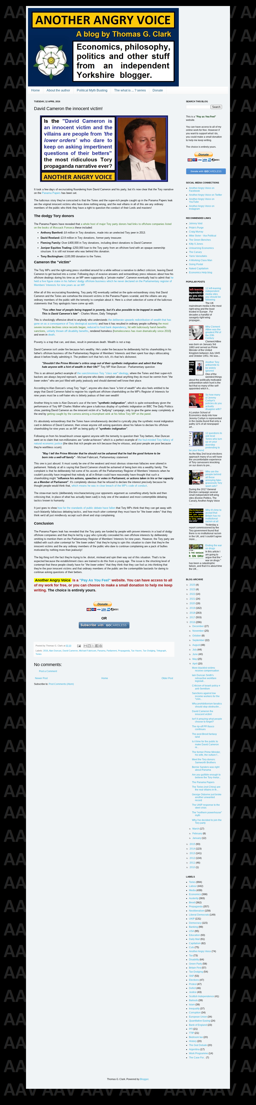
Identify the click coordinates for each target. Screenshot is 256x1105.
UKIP (192, 918)
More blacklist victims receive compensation (205, 669)
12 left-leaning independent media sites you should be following (213, 294)
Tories (39, 654)
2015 (193, 844)
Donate (158, 90)
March (196, 828)
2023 (193, 589)
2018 (193, 612)
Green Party (195, 963)
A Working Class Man (200, 260)
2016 (45, 650)
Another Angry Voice (200, 951)
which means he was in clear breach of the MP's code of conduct (109, 485)
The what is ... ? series (130, 90)
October (197, 635)
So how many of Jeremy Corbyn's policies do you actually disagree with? (213, 402)
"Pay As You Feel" (95, 580)
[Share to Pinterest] (101, 646)
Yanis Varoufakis (198, 256)
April (195, 663)
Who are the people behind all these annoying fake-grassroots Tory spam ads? (213, 478)
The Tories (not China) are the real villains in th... (206, 788)
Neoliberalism (196, 910)
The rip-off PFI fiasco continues (203, 728)
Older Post (167, 678)
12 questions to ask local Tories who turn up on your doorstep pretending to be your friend (205, 442)
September (198, 640)
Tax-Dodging (149, 650)
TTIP (191, 1033)
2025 (193, 584)
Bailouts (193, 1000)
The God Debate (198, 1045)
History (193, 1041)
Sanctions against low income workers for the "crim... (206, 696)
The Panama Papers (203, 782)
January (197, 838)
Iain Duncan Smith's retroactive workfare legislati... (204, 678)
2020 (193, 603)
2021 (193, 598)
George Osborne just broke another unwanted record (206, 797)
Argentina (194, 1049)
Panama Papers (51, 192)
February (197, 833)
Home (35, 90)
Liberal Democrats (199, 914)
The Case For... (197, 1057)
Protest (193, 984)
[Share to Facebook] (97, 646)
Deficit (192, 988)
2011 (193, 862)
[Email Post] (78, 645)
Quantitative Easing (199, 1020)
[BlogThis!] (89, 646)
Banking (193, 927)
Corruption (195, 1012)
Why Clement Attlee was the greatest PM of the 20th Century (213, 332)
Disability (194, 959)
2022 (193, 594)
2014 (193, 848)
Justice (193, 992)
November (198, 630)
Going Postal (196, 264)
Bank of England (198, 1025)
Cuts (191, 947)
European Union (198, 1016)
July (194, 649)
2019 (193, 608)
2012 (193, 858)
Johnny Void (195, 223)
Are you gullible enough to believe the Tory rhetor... (206, 776)
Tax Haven (136, 650)
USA (191, 931)
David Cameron (70, 650)
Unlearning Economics (201, 248)
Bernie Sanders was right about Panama (205, 768)
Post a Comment (48, 671)
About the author (58, 90)
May (195, 659)
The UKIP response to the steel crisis (206, 806)
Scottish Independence (201, 996)
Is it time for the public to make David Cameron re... (205, 744)
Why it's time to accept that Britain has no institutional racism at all (213, 516)
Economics (195, 894)
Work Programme (198, 1053)
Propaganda (124, 650)
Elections (194, 980)
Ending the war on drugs (213, 547)
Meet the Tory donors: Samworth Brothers (204, 761)
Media (192, 890)
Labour (193, 886)
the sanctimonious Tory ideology (102, 373)
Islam (192, 1004)
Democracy (195, 923)
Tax (191, 955)
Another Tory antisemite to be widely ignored (212, 366)
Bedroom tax (196, 1037)
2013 (193, 853)
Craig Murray (196, 231)
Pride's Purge (196, 227)
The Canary (195, 252)
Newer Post (41, 678)
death (51, 334)
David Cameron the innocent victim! (202, 712)
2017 (193, 617)
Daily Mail (194, 939)
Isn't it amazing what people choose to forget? (207, 720)
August (196, 645)
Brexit (192, 902)
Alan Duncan (55, 650)
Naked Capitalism (198, 268)
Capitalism (195, 943)
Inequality (194, 1008)
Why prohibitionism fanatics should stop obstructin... (207, 705)
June (195, 654)
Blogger (144, 1079)
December (198, 626)
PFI (191, 1029)
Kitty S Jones (196, 243)
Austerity (193, 898)
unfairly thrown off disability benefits (67, 331)
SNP (191, 976)
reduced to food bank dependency (106, 327)
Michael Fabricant (87, 650)
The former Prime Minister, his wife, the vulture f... (206, 753)
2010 (193, 867)
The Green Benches (200, 239)
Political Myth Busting (92, 90)
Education (194, 935)
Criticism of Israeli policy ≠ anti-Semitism (206, 687)
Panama (101, 650)
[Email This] (85, 646)
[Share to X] (93, 646)
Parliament (112, 650)
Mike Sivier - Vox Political (202, 235)
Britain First (195, 967)
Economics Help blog (200, 272)
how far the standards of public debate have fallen (86, 507)
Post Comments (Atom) (61, 684)
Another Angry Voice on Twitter (205, 194)
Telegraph (161, 650)
